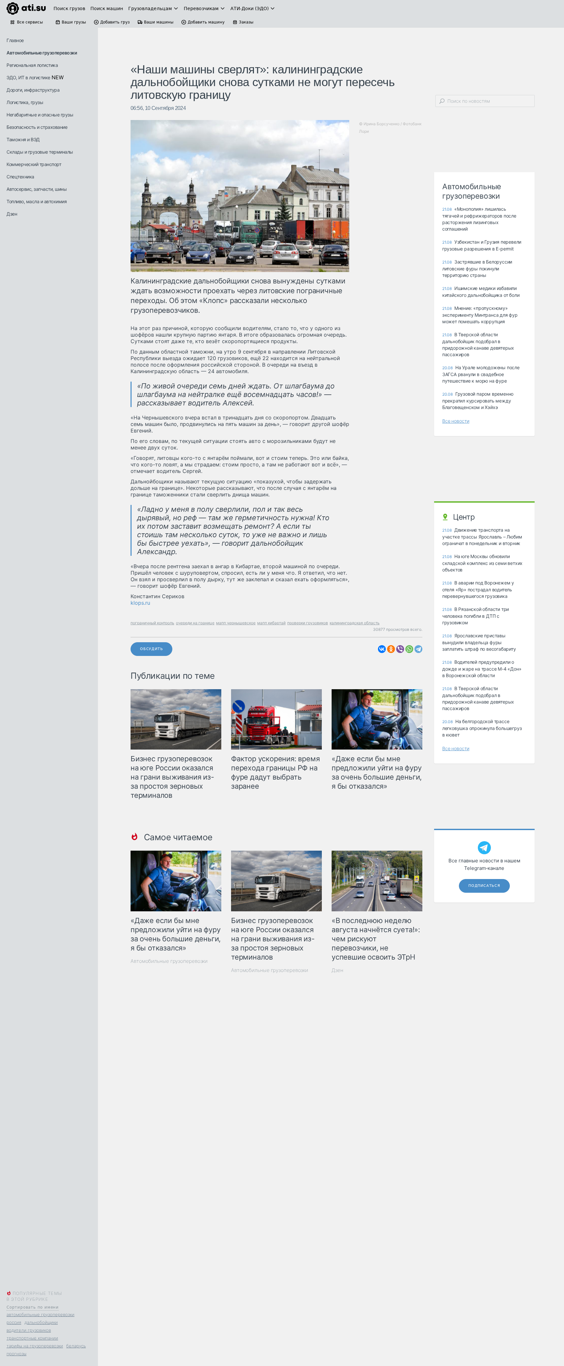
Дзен (12, 214)
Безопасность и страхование (37, 127)
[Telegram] (418, 649)
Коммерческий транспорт (34, 164)
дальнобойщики (41, 1322)
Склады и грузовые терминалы (40, 152)
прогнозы (16, 1353)
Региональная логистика (32, 65)
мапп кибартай (271, 622)
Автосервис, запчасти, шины (37, 189)
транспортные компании (32, 1338)
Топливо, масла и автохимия (37, 201)
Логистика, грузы (25, 102)
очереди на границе (195, 622)
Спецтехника (20, 176)
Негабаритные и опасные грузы (40, 114)
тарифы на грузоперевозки (35, 1345)
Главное (15, 40)
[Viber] (400, 649)
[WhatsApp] (409, 649)
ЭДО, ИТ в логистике (28, 77)
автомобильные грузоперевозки (40, 1314)
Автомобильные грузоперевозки (42, 52)
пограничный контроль (152, 622)
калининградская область (355, 622)
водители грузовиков (29, 1330)
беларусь (76, 1345)
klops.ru (140, 603)
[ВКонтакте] (382, 649)
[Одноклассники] (391, 649)
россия (14, 1322)
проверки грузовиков (307, 622)
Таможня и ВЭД (23, 139)
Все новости (455, 421)
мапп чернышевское (236, 622)
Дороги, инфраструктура (33, 90)
